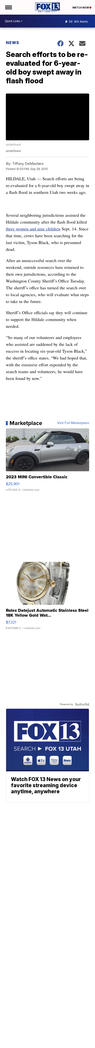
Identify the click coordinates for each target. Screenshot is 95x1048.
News (12, 42)
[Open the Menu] (8, 7)
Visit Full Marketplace (73, 423)
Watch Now (80, 7)
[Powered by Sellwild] (82, 704)
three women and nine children (33, 229)
